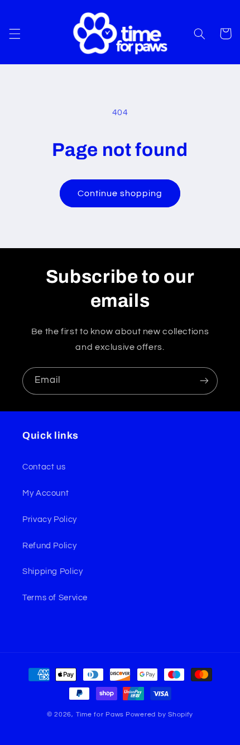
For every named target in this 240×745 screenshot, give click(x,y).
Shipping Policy (52, 571)
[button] (14, 33)
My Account (45, 493)
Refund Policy (49, 546)
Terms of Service (55, 598)
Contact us (43, 467)
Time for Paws (100, 714)
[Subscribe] (204, 381)
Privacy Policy (49, 519)
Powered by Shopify (159, 714)
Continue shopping (120, 193)
